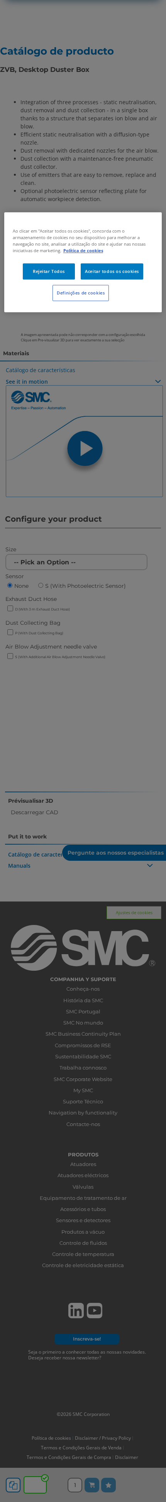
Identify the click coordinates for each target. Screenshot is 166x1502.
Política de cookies (83, 250)
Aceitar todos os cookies (112, 271)
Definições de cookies (81, 293)
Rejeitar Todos (49, 271)
